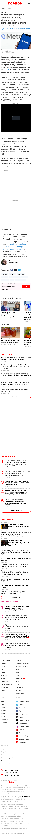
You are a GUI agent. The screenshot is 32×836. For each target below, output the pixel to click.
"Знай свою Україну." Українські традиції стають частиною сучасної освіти (15, 383)
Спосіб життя (5, 681)
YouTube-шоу (20, 690)
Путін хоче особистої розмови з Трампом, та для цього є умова (16, 358)
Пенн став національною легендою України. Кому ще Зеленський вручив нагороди (17, 645)
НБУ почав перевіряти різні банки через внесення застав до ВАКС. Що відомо (14, 565)
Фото (17, 681)
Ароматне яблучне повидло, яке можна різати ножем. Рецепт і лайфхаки (10, 340)
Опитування (19, 687)
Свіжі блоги (6, 355)
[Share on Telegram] (19, 270)
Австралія (12, 274)
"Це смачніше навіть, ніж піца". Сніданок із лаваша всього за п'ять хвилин (17, 626)
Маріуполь (4, 719)
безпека (20, 277)
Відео (17, 684)
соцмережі (13, 277)
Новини (3, 657)
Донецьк (3, 710)
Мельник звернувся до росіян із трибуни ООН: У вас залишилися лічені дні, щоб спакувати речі (16, 492)
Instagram (4, 277)
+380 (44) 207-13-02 (11, 773)
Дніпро (3, 716)
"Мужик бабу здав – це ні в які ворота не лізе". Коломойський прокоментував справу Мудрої (16, 552)
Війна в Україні (5, 660)
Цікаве (3, 690)
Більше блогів (16, 396)
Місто (3, 697)
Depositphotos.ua (25, 796)
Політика (3, 663)
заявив (7, 70)
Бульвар (5, 325)
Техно (9, 8)
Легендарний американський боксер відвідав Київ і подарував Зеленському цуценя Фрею (17, 473)
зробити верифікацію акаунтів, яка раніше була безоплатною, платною (15, 246)
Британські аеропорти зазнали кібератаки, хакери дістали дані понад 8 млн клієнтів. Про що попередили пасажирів (15, 572)
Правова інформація (7, 758)
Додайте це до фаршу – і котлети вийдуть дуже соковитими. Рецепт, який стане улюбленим (16, 617)
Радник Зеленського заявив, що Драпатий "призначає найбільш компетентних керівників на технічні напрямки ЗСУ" (17, 463)
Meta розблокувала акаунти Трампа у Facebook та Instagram (9, 314)
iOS (26, 277)
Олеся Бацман (23, 723)
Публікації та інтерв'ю (22, 663)
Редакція (3, 752)
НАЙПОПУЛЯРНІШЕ (9, 456)
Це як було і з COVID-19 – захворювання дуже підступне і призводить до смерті (15, 366)
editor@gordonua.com (11, 775)
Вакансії (3, 749)
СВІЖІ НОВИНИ (7, 519)
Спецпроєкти (20, 693)
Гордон (3, 8)
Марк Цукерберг (20, 280)
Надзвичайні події (6, 684)
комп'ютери (21, 274)
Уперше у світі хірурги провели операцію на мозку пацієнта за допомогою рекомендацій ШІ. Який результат (16, 534)
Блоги (18, 669)
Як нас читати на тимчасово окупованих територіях (8, 762)
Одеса (3, 707)
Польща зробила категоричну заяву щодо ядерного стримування (15, 592)
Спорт (3, 672)
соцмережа (5, 280)
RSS (20, 733)
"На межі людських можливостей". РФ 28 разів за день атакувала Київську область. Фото (15, 543)
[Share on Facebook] (11, 270)
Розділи (18, 657)
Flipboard (22, 729)
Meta (12, 280)
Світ (11, 317)
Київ (2, 701)
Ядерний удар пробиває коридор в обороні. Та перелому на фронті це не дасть (16, 375)
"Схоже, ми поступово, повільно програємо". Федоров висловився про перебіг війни (17, 482)
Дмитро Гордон (24, 701)
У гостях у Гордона (22, 666)
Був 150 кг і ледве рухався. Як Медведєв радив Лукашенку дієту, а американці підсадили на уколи (17, 636)
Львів (2, 704)
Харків (3, 713)
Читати (26, 286)
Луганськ (4, 722)
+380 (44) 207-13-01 (11, 770)
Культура (4, 675)
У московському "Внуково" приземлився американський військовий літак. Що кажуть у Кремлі (15, 502)
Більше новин (16, 597)
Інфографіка (4, 687)
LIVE (17, 675)
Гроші (3, 666)
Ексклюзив (19, 678)
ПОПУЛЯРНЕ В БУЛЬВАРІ (11, 602)
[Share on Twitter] (15, 270)
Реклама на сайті (6, 755)
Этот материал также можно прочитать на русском (16, 29)
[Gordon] (15, 3)
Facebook (4, 274)
